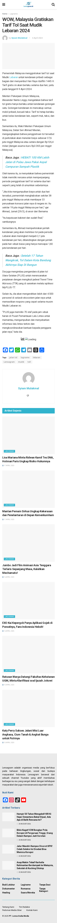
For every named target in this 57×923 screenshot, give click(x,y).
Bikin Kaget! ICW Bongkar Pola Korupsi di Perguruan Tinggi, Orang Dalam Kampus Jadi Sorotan (35, 833)
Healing (6, 892)
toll (29, 362)
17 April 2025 (9, 465)
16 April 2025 (9, 577)
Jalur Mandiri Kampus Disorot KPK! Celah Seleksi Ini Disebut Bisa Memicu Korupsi (34, 849)
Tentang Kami (8, 907)
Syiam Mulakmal (19, 38)
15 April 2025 (9, 685)
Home (4, 14)
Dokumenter (8, 888)
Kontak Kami (32, 910)
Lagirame (14, 14)
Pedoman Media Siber (12, 910)
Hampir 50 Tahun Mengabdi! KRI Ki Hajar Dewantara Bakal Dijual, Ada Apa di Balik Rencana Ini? (34, 817)
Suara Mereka (28, 892)
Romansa (25, 888)
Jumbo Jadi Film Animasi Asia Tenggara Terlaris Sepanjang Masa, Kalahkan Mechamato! (26, 569)
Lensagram (9, 362)
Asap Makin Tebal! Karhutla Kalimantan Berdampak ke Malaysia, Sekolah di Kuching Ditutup (35, 865)
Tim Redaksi (24, 907)
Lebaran (13, 77)
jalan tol (13, 357)
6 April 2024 (37, 38)
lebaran (36, 357)
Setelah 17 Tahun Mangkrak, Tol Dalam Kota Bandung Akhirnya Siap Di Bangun (28, 260)
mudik (21, 362)
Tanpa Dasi (44, 884)
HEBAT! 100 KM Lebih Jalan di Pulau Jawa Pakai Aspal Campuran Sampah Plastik (27, 162)
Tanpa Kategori (43, 889)
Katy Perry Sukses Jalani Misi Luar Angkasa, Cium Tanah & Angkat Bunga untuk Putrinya (25, 734)
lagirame (25, 357)
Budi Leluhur (8, 884)
